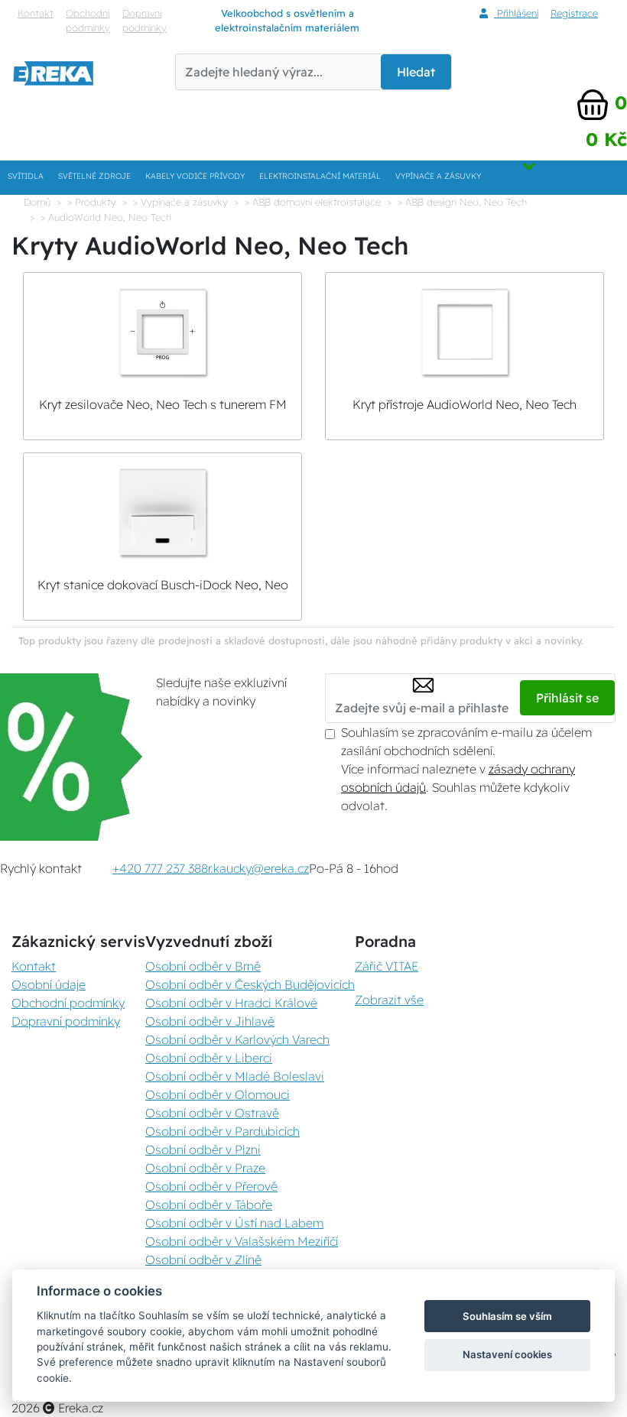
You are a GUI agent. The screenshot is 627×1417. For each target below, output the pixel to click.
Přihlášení (516, 13)
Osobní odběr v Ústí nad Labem (234, 1223)
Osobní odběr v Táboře (208, 1204)
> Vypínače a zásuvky (180, 202)
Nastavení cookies (507, 1354)
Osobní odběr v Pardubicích (222, 1131)
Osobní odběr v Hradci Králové (231, 1002)
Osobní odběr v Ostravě (212, 1112)
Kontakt (36, 13)
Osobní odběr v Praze (205, 1167)
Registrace (574, 13)
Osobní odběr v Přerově (211, 1186)
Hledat (416, 71)
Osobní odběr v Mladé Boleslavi (234, 1076)
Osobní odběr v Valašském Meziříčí (241, 1241)
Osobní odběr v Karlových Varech (237, 1039)
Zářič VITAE (386, 966)
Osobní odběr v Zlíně (203, 1259)
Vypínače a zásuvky (438, 176)
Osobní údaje (48, 984)
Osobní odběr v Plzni (203, 1149)
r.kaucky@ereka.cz (258, 868)
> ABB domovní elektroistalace (313, 202)
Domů (37, 202)
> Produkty (91, 202)
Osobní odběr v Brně (203, 966)
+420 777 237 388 (160, 868)
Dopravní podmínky (144, 20)
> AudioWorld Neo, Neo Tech (106, 217)
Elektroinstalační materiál (320, 176)
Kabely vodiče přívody (195, 176)
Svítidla (26, 176)
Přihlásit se (567, 697)
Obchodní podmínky (88, 20)
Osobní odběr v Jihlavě (210, 1021)
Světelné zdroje (94, 176)
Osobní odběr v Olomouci (217, 1094)
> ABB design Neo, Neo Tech (462, 202)
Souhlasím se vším (507, 1316)
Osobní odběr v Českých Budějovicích (250, 984)
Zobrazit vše (389, 999)
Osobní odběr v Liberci (208, 1057)
